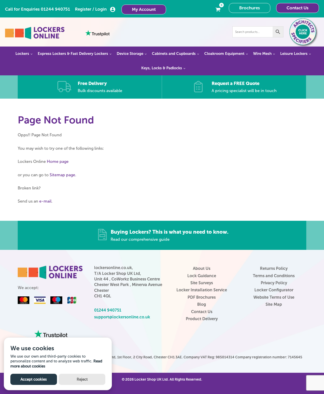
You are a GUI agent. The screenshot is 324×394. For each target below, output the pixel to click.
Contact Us (298, 7)
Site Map (274, 304)
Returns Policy (274, 268)
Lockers (22, 53)
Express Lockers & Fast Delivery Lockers (73, 53)
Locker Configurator (273, 290)
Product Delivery (202, 318)
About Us (201, 268)
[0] (217, 9)
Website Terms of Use (273, 297)
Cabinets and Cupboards (174, 53)
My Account (144, 9)
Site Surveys (201, 282)
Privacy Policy (274, 282)
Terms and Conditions (274, 275)
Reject (82, 379)
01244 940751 (55, 9)
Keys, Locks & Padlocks (161, 68)
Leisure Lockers (294, 53)
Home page (58, 161)
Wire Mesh (262, 53)
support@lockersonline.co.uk (122, 317)
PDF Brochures (202, 297)
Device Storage (130, 53)
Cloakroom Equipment (224, 53)
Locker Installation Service (201, 290)
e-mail (45, 201)
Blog (201, 304)
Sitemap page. (63, 174)
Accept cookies (34, 379)
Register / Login (91, 9)
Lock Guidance (201, 275)
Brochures (249, 7)
